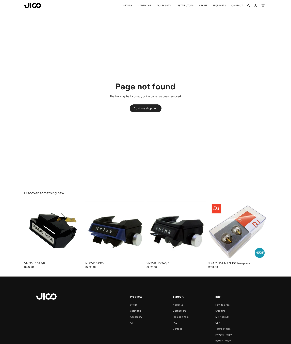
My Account (222, 316)
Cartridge (135, 310)
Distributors (179, 310)
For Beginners (180, 316)
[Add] (78, 255)
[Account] (255, 5)
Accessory (136, 316)
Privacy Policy (223, 334)
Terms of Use (223, 328)
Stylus (133, 304)
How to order (223, 304)
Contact (177, 328)
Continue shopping (145, 108)
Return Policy (223, 340)
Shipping (220, 310)
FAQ (175, 322)
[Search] (248, 5)
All (131, 322)
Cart (217, 322)
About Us (178, 304)
